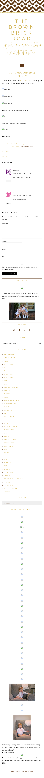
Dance (7, 384)
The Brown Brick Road (22, 30)
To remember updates (13, 479)
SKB (5, 459)
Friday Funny (10, 403)
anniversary (9, 354)
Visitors (7, 492)
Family (7, 390)
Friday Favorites (11, 400)
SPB (5, 466)
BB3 (5, 367)
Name (4, 241)
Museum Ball (26, 80)
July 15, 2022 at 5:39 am (22, 195)
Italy (6, 420)
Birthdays (8, 374)
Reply (8, 181)
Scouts (7, 456)
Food (6, 397)
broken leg (9, 377)
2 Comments (32, 144)
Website (4, 257)
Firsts (7, 394)
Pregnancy (9, 443)
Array (6, 361)
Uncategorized (26, 147)
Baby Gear (8, 364)
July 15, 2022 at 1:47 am (21, 173)
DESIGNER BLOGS (26, 772)
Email (4, 249)
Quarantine (9, 446)
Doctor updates (11, 387)
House (7, 413)
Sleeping (8, 462)
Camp (6, 380)
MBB (6, 423)
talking (7, 475)
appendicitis (9, 358)
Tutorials (8, 485)
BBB (6, 371)
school (7, 453)
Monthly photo (11, 426)
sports (7, 469)
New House (9, 430)
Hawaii (7, 407)
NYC (5, 433)
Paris (6, 436)
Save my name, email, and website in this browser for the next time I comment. (20, 268)
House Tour (9, 417)
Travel (7, 482)
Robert (7, 449)
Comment (6, 223)
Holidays (8, 410)
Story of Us (9, 472)
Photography (10, 439)
